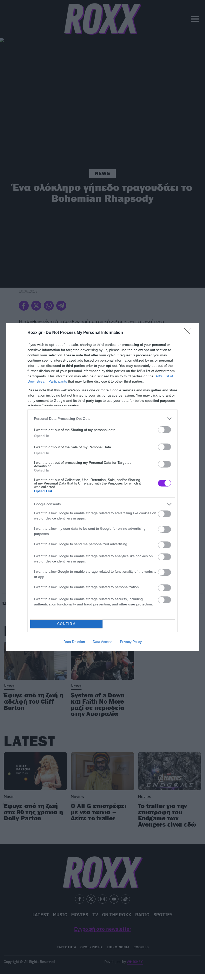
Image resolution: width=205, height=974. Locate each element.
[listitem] (102, 418)
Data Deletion (74, 642)
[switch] (164, 429)
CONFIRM (66, 624)
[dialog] (102, 487)
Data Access (102, 642)
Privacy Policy (131, 642)
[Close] (189, 333)
